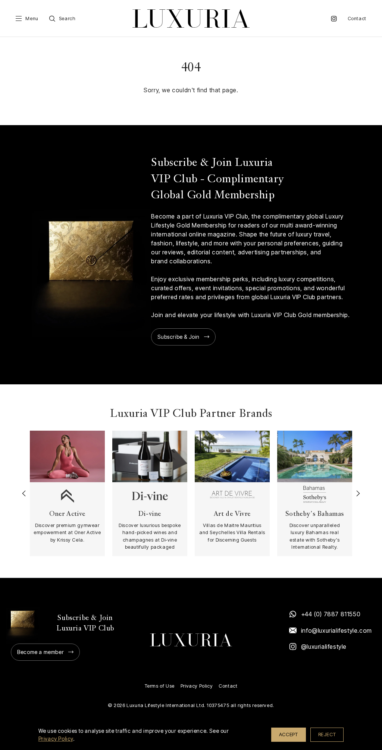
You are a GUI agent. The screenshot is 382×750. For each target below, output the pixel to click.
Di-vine (149, 514)
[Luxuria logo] (191, 18)
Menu (31, 18)
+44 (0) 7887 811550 (330, 614)
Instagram (334, 19)
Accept (288, 734)
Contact (357, 18)
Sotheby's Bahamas (314, 514)
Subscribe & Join (178, 337)
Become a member (40, 652)
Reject (327, 734)
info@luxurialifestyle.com (336, 630)
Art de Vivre (232, 514)
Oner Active (67, 514)
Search (67, 18)
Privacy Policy (197, 686)
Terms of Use (160, 686)
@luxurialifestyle (324, 646)
